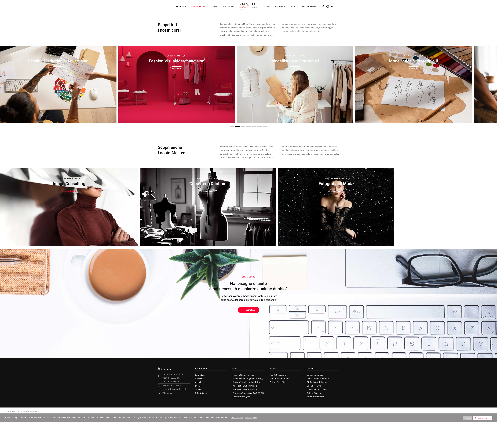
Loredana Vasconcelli (317, 389)
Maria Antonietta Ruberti (318, 378)
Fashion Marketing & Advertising (247, 378)
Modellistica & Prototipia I (244, 385)
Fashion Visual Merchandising (246, 382)
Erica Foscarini (314, 385)
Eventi (198, 385)
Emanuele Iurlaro (315, 375)
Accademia (181, 6)
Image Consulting (278, 375)
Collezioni (228, 6)
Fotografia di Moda (278, 382)
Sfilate (266, 6)
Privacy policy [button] (251, 418)
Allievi (294, 6)
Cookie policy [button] (237, 418)
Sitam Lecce (201, 375)
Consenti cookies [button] (483, 418)
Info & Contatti (309, 6)
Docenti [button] (214, 6)
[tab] (232, 126)
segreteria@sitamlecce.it (174, 389)
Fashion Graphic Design (243, 375)
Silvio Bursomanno (315, 396)
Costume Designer (241, 396)
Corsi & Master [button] (198, 6)
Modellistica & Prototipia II (245, 389)
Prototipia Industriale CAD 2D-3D (248, 393)
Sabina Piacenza (314, 393)
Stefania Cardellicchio (317, 382)
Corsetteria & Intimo (279, 378)
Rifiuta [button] (468, 418)
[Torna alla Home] (248, 6)
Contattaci (250, 310)
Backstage (280, 6)
